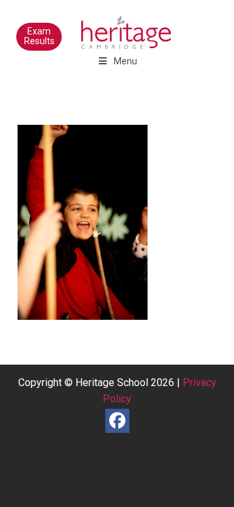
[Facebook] (117, 421)
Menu (125, 61)
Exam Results (39, 36)
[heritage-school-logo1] (97, 26)
